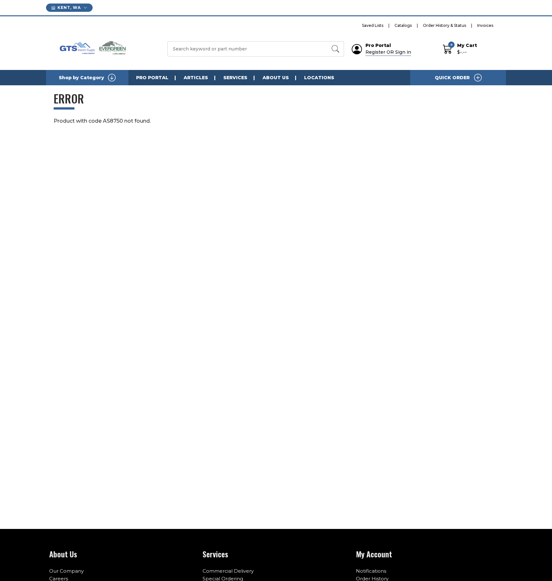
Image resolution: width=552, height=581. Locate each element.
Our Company (66, 571)
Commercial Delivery (228, 571)
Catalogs (403, 25)
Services (235, 77)
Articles (196, 77)
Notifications (371, 571)
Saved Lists (372, 25)
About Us (276, 77)
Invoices (485, 25)
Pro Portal (152, 77)
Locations (319, 77)
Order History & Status (444, 25)
